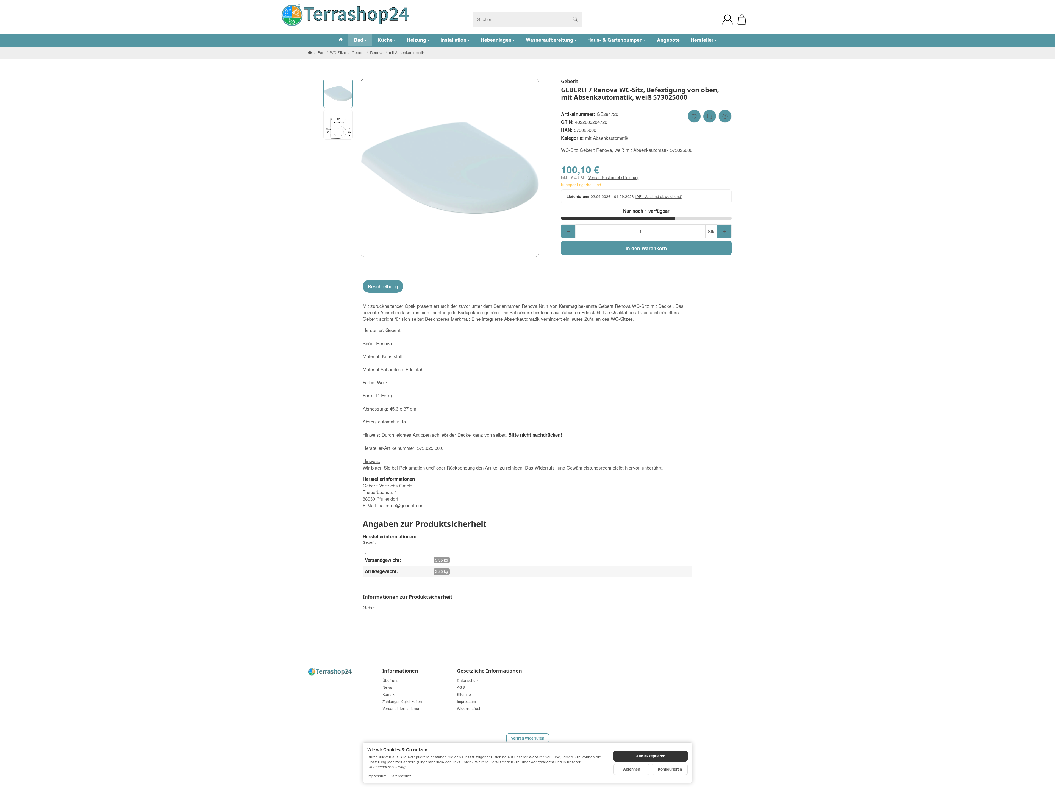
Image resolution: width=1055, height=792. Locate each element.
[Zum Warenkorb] (741, 19)
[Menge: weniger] (568, 231)
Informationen (400, 671)
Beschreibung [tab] (383, 286)
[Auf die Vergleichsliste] (709, 116)
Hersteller (702, 39)
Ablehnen (631, 769)
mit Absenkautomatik (606, 137)
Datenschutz (400, 776)
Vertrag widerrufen (527, 738)
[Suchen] (575, 19)
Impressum (376, 776)
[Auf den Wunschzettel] (694, 116)
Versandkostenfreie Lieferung (614, 177)
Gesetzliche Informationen (489, 671)
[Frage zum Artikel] (725, 116)
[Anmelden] (727, 19)
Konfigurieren (670, 769)
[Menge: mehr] (724, 231)
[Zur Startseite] (381, 19)
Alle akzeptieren (650, 755)
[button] (338, 93)
